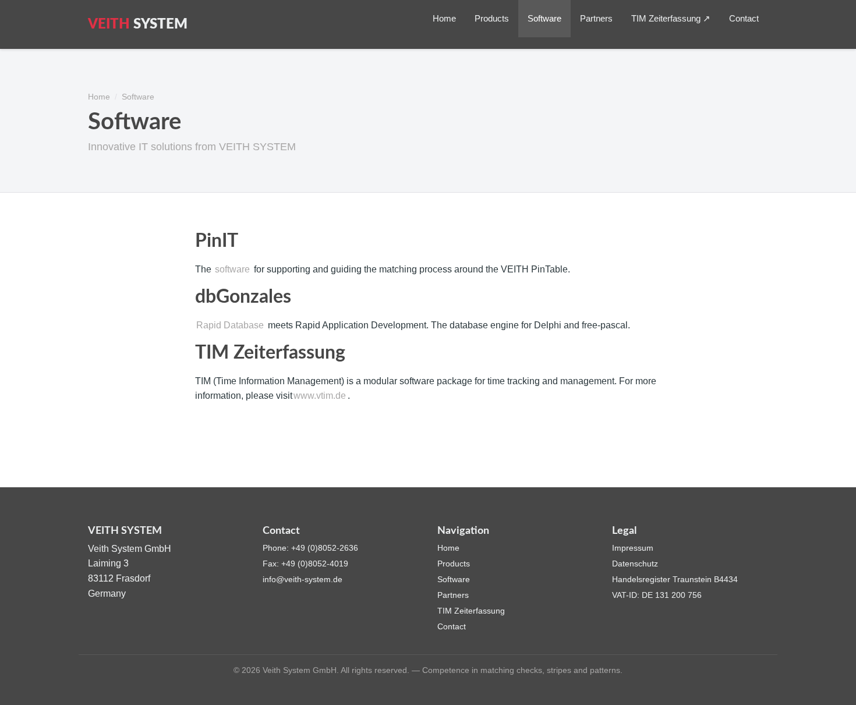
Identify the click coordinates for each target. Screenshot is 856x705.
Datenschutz (635, 563)
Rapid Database (230, 325)
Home (444, 18)
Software (544, 18)
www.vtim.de (319, 396)
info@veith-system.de (302, 579)
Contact (744, 18)
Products (492, 18)
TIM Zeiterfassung (471, 610)
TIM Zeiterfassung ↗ (670, 18)
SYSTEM (138, 24)
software (232, 269)
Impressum (632, 547)
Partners (596, 18)
